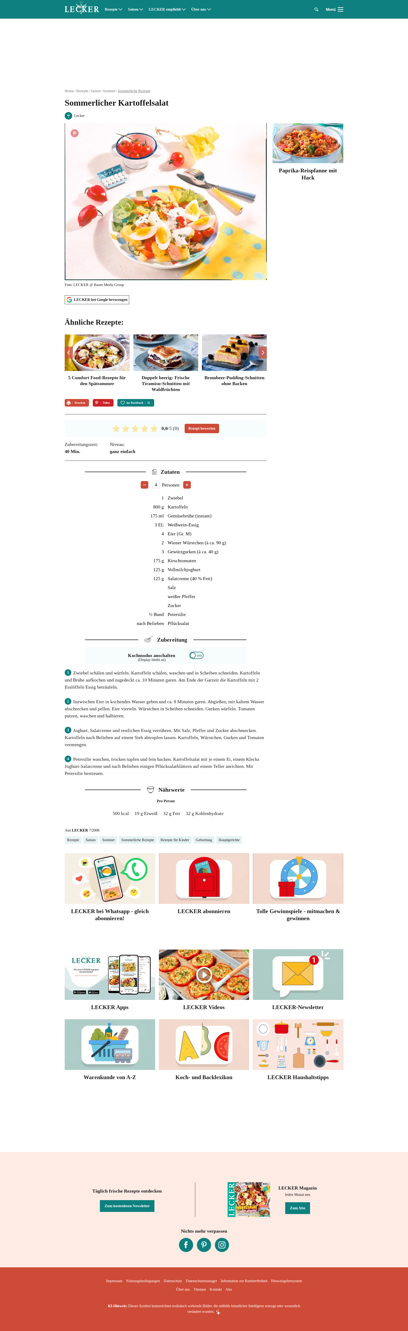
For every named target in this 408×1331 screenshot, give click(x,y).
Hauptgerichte (229, 840)
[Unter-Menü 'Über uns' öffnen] (209, 9)
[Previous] (69, 352)
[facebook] (186, 1245)
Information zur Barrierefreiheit (244, 1281)
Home (69, 91)
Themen (200, 1289)
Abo (228, 1289)
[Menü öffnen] (340, 9)
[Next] (263, 352)
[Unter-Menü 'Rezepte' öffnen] (120, 9)
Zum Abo (297, 1208)
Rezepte (111, 9)
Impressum (114, 1281)
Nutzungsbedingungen (143, 1281)
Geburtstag (204, 840)
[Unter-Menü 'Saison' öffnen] (141, 9)
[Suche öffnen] (316, 9)
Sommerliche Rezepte (134, 91)
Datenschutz (173, 1281)
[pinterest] (204, 1245)
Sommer (109, 91)
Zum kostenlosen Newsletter (127, 1206)
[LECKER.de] (82, 9)
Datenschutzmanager (201, 1281)
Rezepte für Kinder (175, 840)
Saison (133, 9)
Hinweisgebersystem (286, 1281)
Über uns (198, 9)
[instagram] (222, 1245)
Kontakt (216, 1289)
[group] (166, 363)
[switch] (196, 655)
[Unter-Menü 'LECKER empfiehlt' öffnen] (184, 9)
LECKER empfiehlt (165, 9)
